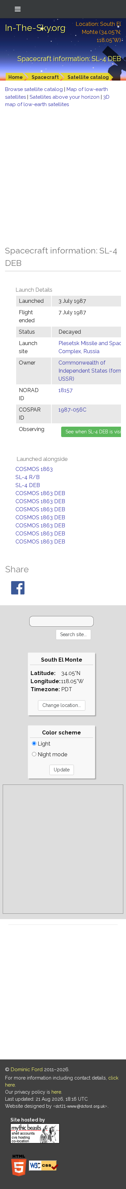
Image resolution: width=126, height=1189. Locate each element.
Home (15, 77)
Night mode (51, 754)
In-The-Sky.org (35, 28)
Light (43, 744)
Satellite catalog (88, 77)
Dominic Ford (27, 1069)
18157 (65, 390)
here (56, 1092)
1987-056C (72, 410)
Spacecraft (45, 77)
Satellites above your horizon (65, 97)
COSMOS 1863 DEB (40, 493)
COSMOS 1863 (34, 469)
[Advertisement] (63, 175)
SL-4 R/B (27, 477)
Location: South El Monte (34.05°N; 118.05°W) (98, 32)
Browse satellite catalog (34, 89)
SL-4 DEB (27, 485)
